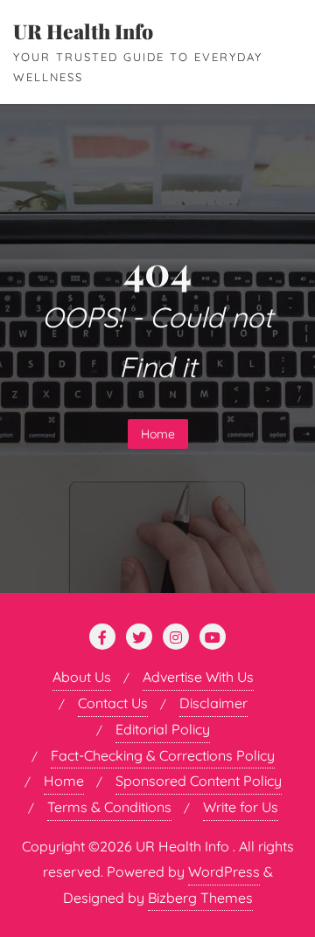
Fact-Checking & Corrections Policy (163, 755)
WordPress (224, 871)
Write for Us (240, 807)
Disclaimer (213, 703)
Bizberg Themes (200, 897)
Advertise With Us (198, 677)
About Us (81, 677)
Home (158, 434)
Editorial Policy (163, 729)
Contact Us (113, 703)
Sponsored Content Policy (199, 780)
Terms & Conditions (109, 807)
